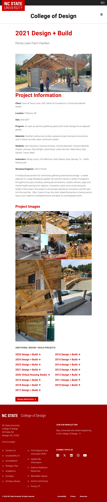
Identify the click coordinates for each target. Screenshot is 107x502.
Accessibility (61, 496)
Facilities (9, 476)
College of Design (53, 16)
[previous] (19, 73)
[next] (88, 73)
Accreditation (11, 461)
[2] (53, 90)
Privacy (73, 496)
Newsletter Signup (39, 476)
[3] (56, 90)
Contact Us (10, 450)
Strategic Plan (11, 466)
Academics (10, 471)
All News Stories (12, 481)
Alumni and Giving (39, 481)
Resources (83, 496)
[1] (51, 90)
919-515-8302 (8, 442)
